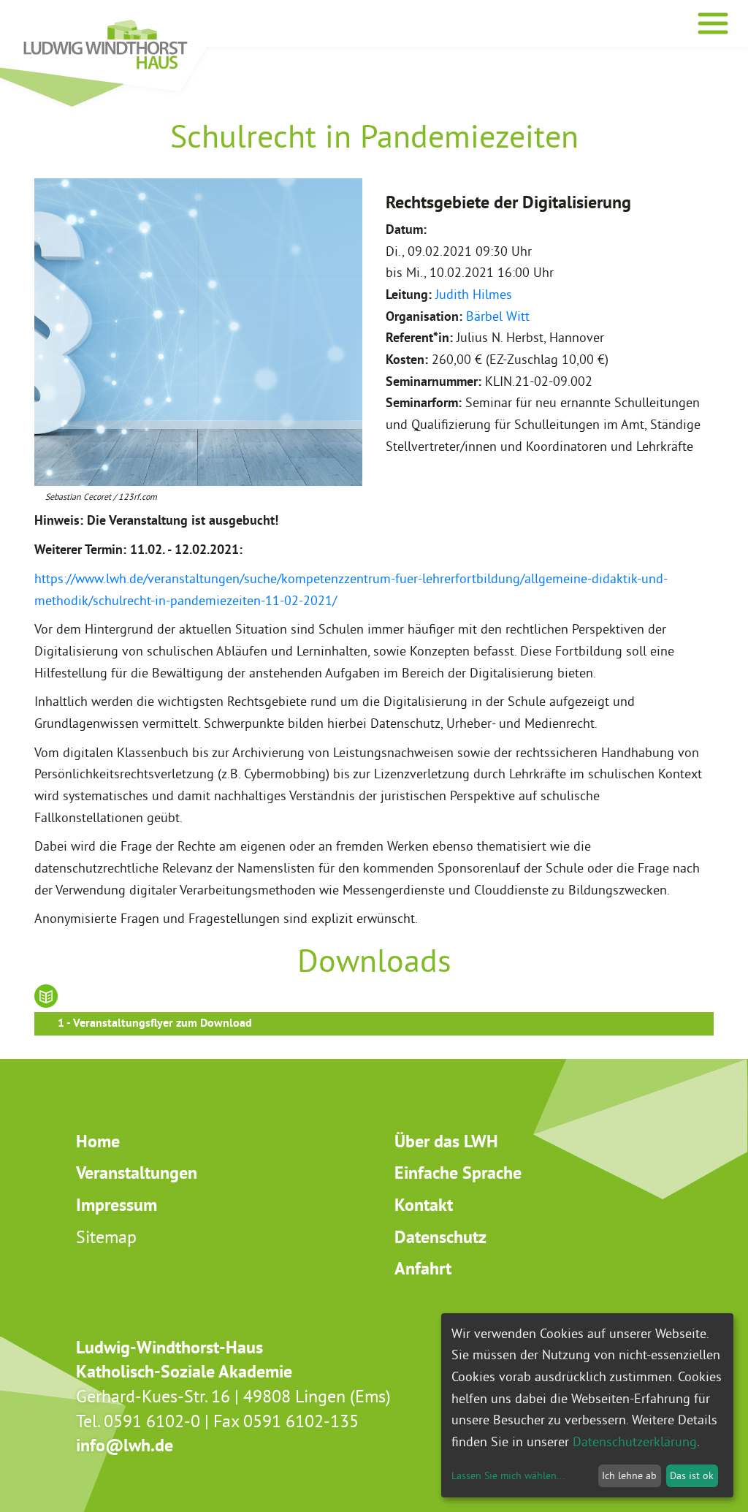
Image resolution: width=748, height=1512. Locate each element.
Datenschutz (440, 1237)
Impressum (116, 1204)
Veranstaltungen (136, 1172)
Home (98, 1141)
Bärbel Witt (498, 316)
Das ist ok (692, 1475)
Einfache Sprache (458, 1172)
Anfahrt (422, 1268)
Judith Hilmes (473, 294)
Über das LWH (446, 1141)
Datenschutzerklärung (635, 1441)
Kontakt (423, 1204)
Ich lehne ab (629, 1475)
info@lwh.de (124, 1445)
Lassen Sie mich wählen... (508, 1475)
